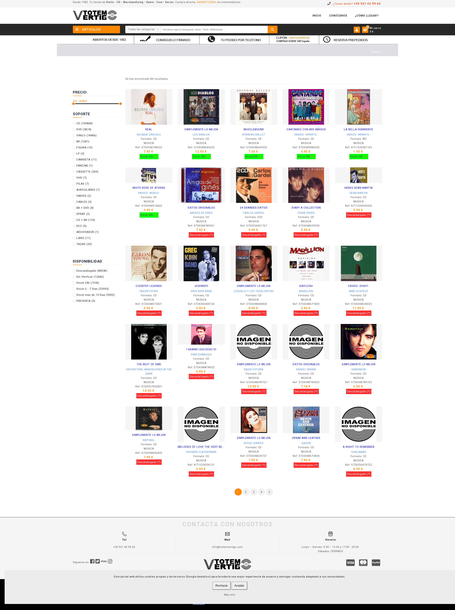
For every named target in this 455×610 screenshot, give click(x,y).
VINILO (86, 135)
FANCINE (84, 165)
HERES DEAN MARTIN (358, 187)
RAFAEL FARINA (306, 369)
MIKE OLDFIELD (358, 291)
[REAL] (149, 106)
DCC (81, 226)
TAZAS (84, 244)
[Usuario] (357, 29)
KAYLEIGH (306, 286)
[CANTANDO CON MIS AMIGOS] (306, 106)
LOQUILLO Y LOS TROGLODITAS (254, 291)
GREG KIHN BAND (201, 291)
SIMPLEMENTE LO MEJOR (201, 129)
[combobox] (143, 29)
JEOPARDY (201, 286)
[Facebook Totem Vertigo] (92, 562)
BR (82, 141)
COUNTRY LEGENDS (149, 286)
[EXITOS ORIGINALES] (201, 185)
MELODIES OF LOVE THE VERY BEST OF (201, 446)
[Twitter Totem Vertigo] (97, 562)
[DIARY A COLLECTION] (306, 185)
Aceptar (239, 585)
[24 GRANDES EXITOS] (254, 185)
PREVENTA (85, 301)
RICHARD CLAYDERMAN (201, 452)
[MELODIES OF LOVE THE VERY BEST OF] (201, 424)
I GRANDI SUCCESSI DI (201, 349)
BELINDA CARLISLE (149, 134)
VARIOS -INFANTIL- (306, 134)
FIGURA (84, 147)
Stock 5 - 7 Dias (92, 288)
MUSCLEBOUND (254, 129)
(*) (155, 156)
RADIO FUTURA (253, 369)
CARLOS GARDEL (254, 212)
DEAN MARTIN (359, 193)
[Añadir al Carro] (130, 120)
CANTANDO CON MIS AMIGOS (306, 129)
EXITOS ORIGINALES (201, 207)
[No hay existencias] (183, 198)
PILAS (82, 183)
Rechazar (221, 585)
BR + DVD (85, 207)
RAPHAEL (149, 440)
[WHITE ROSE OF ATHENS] (149, 175)
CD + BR (85, 220)
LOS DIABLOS (201, 134)
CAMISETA (86, 159)
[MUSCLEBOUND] (253, 106)
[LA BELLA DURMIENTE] (358, 106)
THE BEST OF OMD (149, 364)
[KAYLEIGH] (306, 263)
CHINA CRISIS (306, 212)
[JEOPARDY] (201, 263)
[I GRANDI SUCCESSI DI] (201, 334)
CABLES (84, 201)
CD (84, 123)
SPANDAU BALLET (253, 134)
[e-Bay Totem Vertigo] (104, 562)
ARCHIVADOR (87, 232)
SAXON (306, 443)
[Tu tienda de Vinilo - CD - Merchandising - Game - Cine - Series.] (95, 15)
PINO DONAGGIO (201, 354)
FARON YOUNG (149, 291)
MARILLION (306, 291)
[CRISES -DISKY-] (358, 263)
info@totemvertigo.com (227, 547)
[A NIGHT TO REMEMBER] (358, 424)
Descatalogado (91, 270)
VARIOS (83, 195)
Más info (229, 594)
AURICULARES (88, 189)
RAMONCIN (359, 369)
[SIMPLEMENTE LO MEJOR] (201, 106)
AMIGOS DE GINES (201, 212)
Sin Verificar (90, 276)
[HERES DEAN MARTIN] (358, 175)
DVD (83, 129)
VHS (81, 177)
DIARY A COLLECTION (306, 207)
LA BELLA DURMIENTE (358, 129)
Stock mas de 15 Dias (95, 294)
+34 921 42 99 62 (124, 547)
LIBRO (83, 238)
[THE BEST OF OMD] (149, 341)
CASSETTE (87, 171)
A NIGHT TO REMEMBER (358, 446)
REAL (148, 129)
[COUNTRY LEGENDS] (149, 263)
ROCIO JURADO (254, 443)
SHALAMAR (358, 452)
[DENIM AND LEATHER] (306, 419)
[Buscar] (272, 29)
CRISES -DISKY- (358, 286)
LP (80, 153)
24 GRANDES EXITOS (253, 207)
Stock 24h (87, 282)
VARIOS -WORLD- (149, 193)
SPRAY (83, 214)
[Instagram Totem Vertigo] (110, 562)
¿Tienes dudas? (357, 3)
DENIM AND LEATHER (306, 438)
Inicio (375, 51)
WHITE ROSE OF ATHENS (148, 187)
